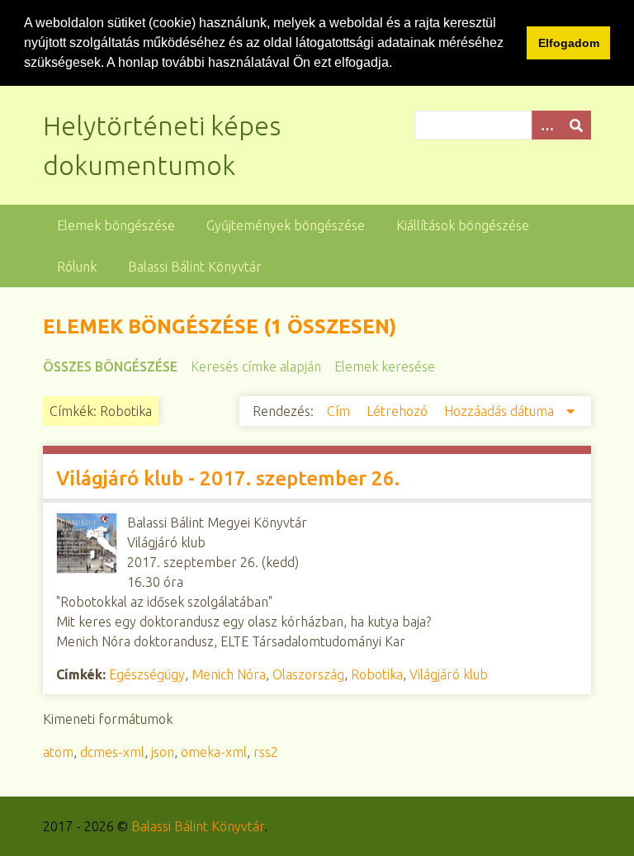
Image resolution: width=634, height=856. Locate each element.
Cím (340, 411)
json (162, 752)
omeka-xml (214, 752)
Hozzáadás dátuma (500, 411)
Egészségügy (147, 674)
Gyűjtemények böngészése (285, 225)
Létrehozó (399, 411)
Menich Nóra (229, 674)
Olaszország (308, 674)
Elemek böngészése (116, 225)
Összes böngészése (110, 366)
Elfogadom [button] (568, 43)
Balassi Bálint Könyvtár (195, 266)
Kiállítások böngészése (462, 225)
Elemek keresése (384, 366)
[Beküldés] (576, 125)
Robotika (377, 674)
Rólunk (77, 266)
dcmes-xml (112, 752)
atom (58, 752)
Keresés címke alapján (256, 366)
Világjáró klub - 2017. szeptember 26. (228, 478)
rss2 (265, 752)
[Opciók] (546, 125)
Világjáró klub (448, 674)
